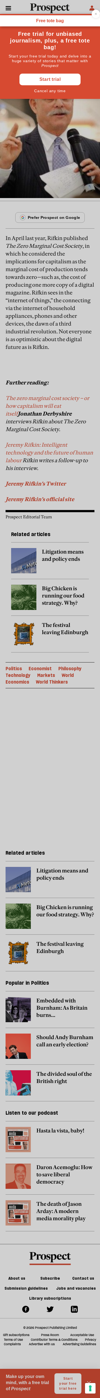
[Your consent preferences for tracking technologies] (90, 1388)
